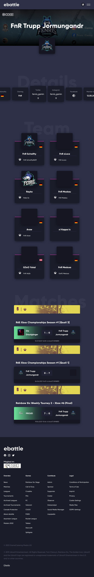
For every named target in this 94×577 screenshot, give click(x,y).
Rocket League (31, 519)
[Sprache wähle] (83, 4)
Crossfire (29, 491)
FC (27, 500)
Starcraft (29, 528)
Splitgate (29, 532)
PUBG (28, 514)
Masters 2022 (8, 523)
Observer (50, 500)
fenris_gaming (38, 94)
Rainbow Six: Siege (33, 482)
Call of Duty (30, 487)
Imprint (72, 491)
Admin (49, 482)
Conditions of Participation (79, 482)
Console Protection (11, 509)
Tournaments (8, 496)
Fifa (27, 496)
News (6, 482)
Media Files (73, 505)
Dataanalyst (52, 505)
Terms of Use (74, 487)
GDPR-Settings (74, 509)
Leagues (7, 491)
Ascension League (10, 519)
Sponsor (50, 487)
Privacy (72, 496)
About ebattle (9, 514)
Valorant (29, 505)
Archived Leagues (10, 500)
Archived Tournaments (12, 505)
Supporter (51, 491)
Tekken (28, 523)
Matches (7, 487)
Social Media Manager (55, 509)
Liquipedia (51, 514)
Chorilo (7, 565)
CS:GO (28, 509)
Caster (49, 496)
